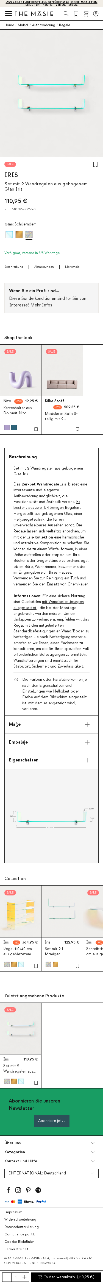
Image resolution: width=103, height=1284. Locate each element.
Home (9, 25)
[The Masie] (34, 13)
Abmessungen (44, 267)
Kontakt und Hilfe (20, 1161)
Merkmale (72, 267)
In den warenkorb (69, 1277)
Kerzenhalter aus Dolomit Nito (17, 411)
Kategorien (14, 1152)
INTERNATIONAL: (37, 1173)
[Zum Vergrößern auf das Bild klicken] (51, 816)
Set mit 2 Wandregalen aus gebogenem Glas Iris (18, 1074)
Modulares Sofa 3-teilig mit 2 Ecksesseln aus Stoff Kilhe (61, 421)
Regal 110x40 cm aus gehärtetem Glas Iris (17, 954)
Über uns (12, 1143)
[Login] (96, 14)
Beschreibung (13, 267)
